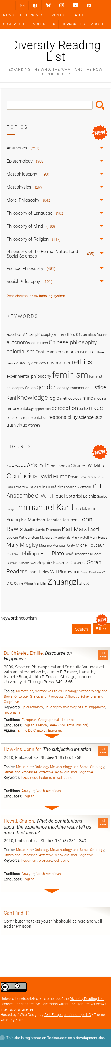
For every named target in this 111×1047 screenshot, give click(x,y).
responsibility (63, 417)
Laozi (93, 529)
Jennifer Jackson (62, 519)
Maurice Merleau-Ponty (57, 545)
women (34, 425)
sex (98, 417)
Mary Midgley (22, 545)
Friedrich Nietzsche (78, 487)
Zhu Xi (84, 583)
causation (39, 343)
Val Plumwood (65, 572)
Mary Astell (80, 537)
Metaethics (24, 691)
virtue (22, 425)
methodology (70, 398)
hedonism (12, 712)
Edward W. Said (25, 487)
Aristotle (38, 465)
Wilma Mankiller (35, 584)
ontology (27, 408)
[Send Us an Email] (22, 5)
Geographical (48, 720)
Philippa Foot (36, 554)
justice (98, 387)
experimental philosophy (29, 376)
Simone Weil (27, 563)
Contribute (15, 24)
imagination (79, 388)
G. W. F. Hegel (50, 496)
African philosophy (38, 335)
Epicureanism (32, 707)
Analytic (28, 791)
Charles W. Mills (87, 466)
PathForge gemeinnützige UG (67, 1015)
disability (23, 363)
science (86, 417)
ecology (38, 363)
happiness (97, 707)
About (97, 24)
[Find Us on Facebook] (35, 5)
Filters (101, 628)
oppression (43, 409)
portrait (84, 409)
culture (99, 352)
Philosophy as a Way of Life (66, 707)
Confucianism (48, 352)
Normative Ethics (48, 691)
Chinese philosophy (73, 342)
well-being (65, 778)
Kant (11, 398)
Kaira (19, 1020)
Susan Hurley (37, 572)
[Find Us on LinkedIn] (89, 5)
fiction (30, 388)
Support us (73, 24)
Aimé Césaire (16, 466)
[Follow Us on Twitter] (48, 5)
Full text (103, 655)
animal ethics (64, 335)
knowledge (32, 397)
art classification (95, 335)
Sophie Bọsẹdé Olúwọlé (61, 562)
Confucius (22, 476)
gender (46, 387)
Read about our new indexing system (36, 296)
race (97, 407)
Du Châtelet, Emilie (23, 653)
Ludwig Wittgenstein (23, 537)
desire (11, 363)
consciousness (77, 352)
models (100, 398)
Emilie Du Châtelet (31, 730)
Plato (58, 553)
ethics (83, 362)
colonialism (21, 351)
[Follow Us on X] (61, 5)
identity (63, 388)
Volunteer (44, 24)
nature (13, 408)
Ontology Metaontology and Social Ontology (69, 767)
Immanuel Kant (45, 507)
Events (56, 15)
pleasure (45, 860)
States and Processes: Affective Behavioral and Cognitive (48, 772)
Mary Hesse (98, 538)
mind (87, 398)
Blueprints (32, 15)
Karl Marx (74, 529)
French (41, 725)
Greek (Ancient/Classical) (68, 725)
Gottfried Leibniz (81, 496)
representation (35, 417)
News (8, 15)
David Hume (52, 476)
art (79, 334)
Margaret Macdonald (55, 538)
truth (11, 425)
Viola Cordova (91, 572)
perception (65, 408)
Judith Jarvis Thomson (42, 529)
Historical (67, 720)
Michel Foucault (90, 545)
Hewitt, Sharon (19, 821)
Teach (76, 15)
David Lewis (79, 477)
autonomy (18, 342)
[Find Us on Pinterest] (75, 5)
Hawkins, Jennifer (22, 749)
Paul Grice (14, 554)
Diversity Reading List (55, 51)
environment (60, 363)
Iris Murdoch (33, 519)
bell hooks (60, 466)
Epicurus (55, 730)
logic (54, 398)
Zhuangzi (62, 582)
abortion (14, 334)
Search (100, 105)
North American (48, 791)
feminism (70, 375)
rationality (14, 418)
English (29, 725)
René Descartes (77, 554)
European (29, 720)
